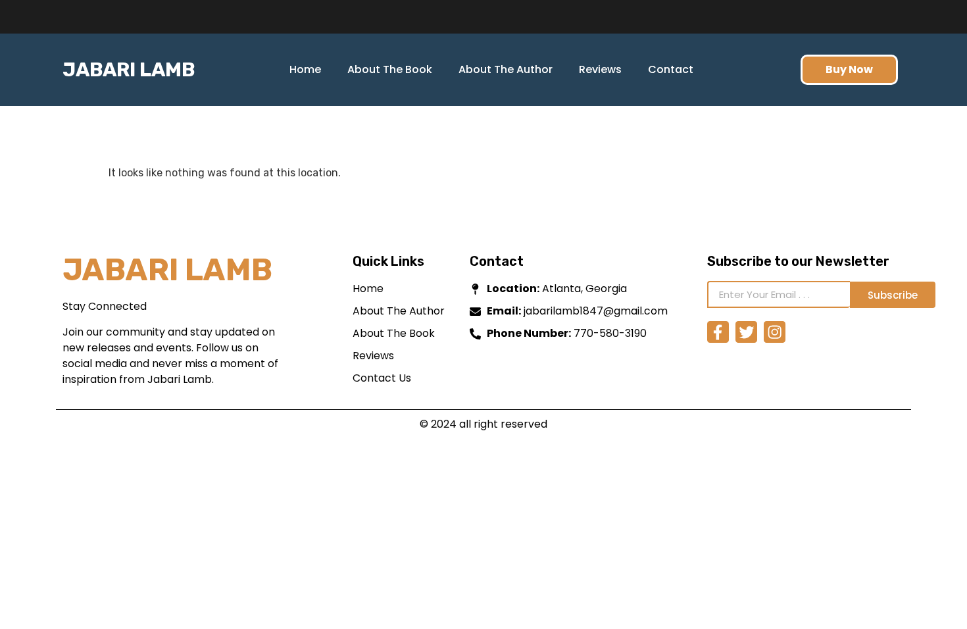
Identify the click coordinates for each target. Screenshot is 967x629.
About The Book (389, 69)
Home (305, 69)
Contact (670, 69)
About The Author (506, 69)
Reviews (600, 69)
